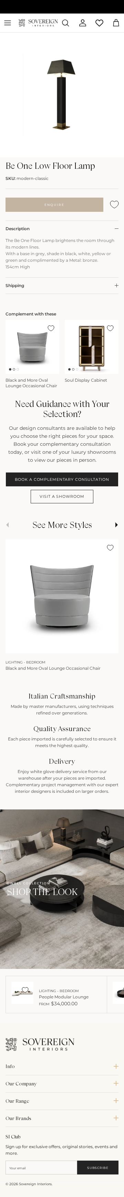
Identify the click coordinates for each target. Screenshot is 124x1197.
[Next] (109, 645)
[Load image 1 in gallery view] (62, 95)
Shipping (15, 285)
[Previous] (14, 645)
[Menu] (7, 23)
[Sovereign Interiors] (38, 23)
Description (18, 228)
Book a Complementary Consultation (62, 479)
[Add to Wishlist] (114, 205)
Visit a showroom (62, 496)
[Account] (80, 23)
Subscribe (97, 1168)
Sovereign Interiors (35, 1184)
